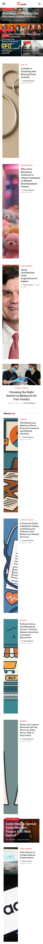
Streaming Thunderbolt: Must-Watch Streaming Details (21, 35)
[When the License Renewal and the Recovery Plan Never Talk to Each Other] (11, 767)
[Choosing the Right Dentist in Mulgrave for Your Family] (21, 374)
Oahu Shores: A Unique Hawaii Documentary (27, 855)
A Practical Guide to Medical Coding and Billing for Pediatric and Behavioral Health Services (29, 530)
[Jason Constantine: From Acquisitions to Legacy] (10, 312)
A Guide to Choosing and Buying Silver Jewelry (28, 73)
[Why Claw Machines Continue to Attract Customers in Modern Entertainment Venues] (10, 211)
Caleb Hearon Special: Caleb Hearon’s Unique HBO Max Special (21, 829)
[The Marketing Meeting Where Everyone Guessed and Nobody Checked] (11, 465)
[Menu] (3, 4)
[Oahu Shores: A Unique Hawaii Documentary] (11, 894)
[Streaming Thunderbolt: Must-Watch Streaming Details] (21, 32)
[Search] (39, 4)
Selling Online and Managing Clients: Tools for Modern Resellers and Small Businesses (29, 631)
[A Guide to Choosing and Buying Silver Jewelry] (10, 110)
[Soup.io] (21, 4)
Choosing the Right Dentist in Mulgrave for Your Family (21, 395)
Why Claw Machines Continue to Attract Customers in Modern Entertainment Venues (30, 178)
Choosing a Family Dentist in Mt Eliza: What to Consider (32, 49)
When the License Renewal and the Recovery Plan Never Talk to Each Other (29, 730)
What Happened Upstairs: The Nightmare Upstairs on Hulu (20, 15)
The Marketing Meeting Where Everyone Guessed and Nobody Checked (29, 428)
